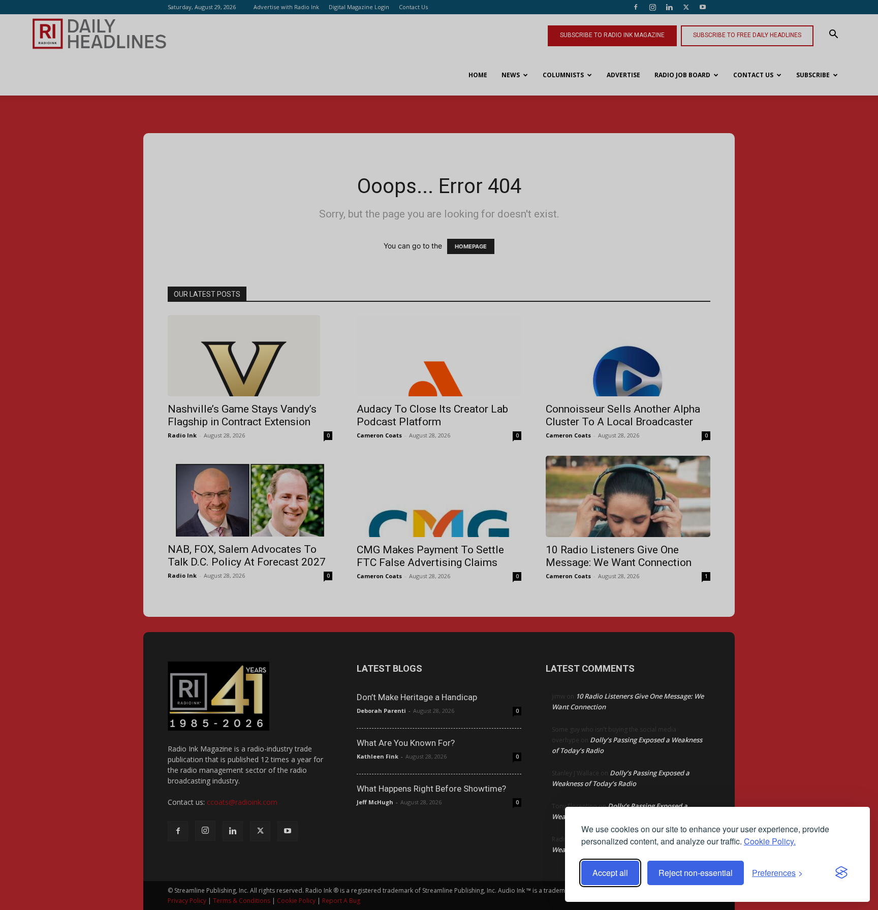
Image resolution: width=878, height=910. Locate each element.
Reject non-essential (695, 872)
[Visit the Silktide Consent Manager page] (841, 873)
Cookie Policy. (770, 841)
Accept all (610, 872)
